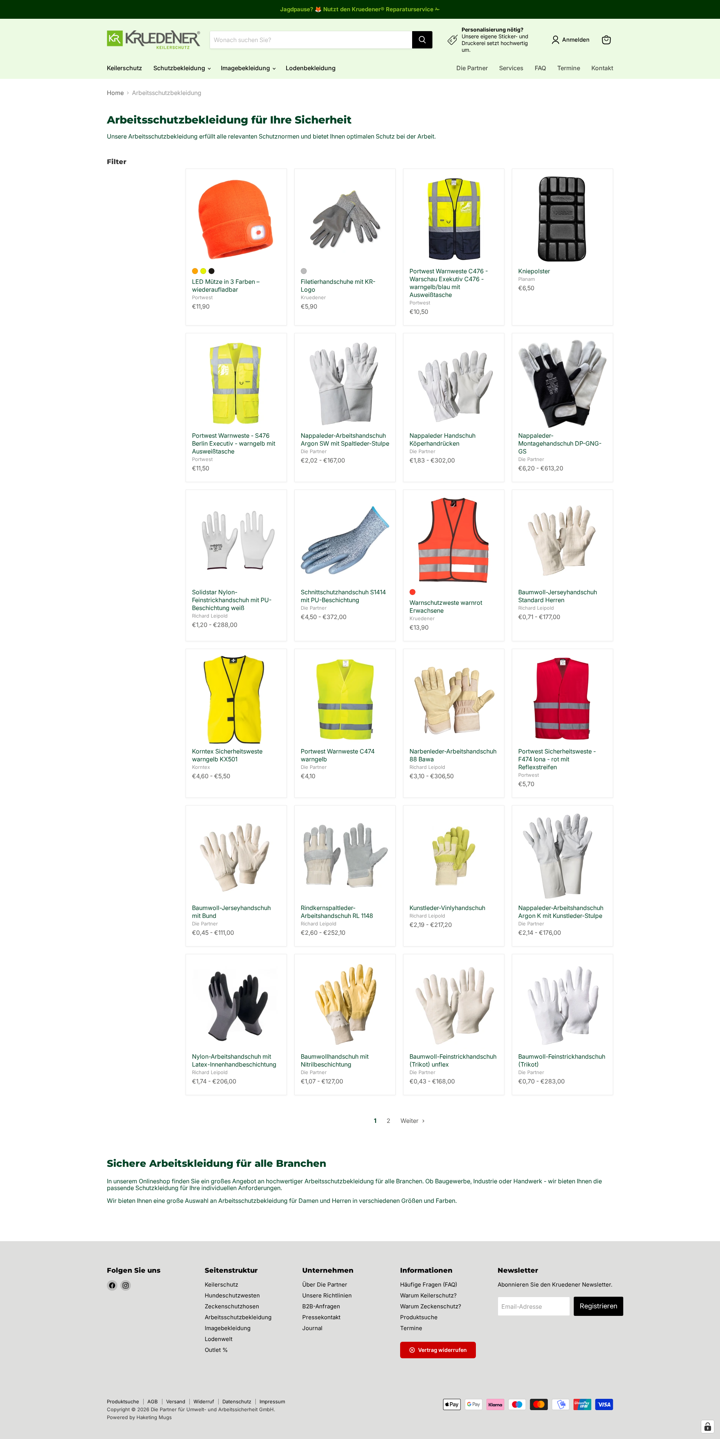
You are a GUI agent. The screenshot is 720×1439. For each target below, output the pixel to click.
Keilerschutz (124, 68)
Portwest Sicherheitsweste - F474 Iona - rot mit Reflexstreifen (557, 759)
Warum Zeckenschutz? (430, 1306)
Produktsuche (419, 1317)
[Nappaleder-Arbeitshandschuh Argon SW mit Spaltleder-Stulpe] (345, 383)
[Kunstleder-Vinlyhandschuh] (454, 856)
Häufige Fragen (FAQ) (428, 1284)
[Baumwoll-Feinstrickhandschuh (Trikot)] (562, 1004)
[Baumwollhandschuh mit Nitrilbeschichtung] (345, 1004)
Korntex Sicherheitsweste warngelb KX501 (227, 755)
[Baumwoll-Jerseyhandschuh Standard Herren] (562, 540)
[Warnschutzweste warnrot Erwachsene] (454, 540)
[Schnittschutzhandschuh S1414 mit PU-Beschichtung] (345, 540)
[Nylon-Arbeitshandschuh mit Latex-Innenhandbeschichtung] (236, 1004)
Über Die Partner (324, 1284)
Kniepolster (534, 271)
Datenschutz (236, 1401)
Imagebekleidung (246, 68)
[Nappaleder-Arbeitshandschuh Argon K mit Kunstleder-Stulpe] (562, 856)
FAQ (540, 68)
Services (511, 68)
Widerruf (204, 1401)
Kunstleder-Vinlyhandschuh (447, 908)
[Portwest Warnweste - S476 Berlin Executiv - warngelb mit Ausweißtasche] (236, 383)
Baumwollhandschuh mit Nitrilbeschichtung (335, 1060)
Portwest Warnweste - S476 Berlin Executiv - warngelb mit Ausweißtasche (233, 443)
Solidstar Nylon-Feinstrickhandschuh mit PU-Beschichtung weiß (232, 600)
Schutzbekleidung (180, 68)
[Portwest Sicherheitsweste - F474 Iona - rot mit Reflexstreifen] (562, 699)
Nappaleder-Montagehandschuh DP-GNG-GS (560, 443)
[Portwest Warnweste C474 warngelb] (345, 699)
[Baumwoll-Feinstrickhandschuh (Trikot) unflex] (454, 1004)
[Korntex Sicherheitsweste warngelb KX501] (236, 699)
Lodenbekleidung (311, 68)
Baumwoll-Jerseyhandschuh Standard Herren (557, 596)
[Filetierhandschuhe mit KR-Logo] (345, 219)
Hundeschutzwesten (232, 1295)
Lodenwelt (218, 1339)
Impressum (272, 1401)
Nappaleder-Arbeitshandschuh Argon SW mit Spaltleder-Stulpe (345, 439)
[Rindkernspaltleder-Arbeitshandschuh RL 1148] (345, 856)
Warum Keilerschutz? (428, 1295)
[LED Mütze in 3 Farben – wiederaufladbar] (236, 219)
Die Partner (472, 68)
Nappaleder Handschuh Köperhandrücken (443, 439)
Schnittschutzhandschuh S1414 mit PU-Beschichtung (343, 596)
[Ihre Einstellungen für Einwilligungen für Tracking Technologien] (707, 1426)
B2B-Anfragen (321, 1306)
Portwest (202, 297)
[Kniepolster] (562, 219)
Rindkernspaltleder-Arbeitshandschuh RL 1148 (337, 911)
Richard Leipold (210, 616)
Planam (526, 279)
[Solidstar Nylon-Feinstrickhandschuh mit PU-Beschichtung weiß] (236, 540)
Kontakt (602, 68)
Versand (175, 1401)
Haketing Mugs (154, 1417)
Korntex (201, 767)
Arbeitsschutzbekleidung (238, 1317)
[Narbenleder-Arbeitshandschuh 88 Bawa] (454, 699)
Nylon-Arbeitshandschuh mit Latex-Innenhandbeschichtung (234, 1060)
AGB (152, 1401)
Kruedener (313, 297)
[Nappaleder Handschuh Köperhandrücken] (454, 383)
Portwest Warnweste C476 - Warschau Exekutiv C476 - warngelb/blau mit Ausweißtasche (449, 282)
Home (115, 92)
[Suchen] (422, 39)
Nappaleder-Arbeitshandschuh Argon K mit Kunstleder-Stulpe (560, 911)
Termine (568, 68)
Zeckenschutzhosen (232, 1306)
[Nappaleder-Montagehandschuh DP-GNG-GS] (562, 383)
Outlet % (216, 1349)
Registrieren (598, 1306)
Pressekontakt (321, 1317)
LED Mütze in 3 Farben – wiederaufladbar (226, 285)
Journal (312, 1328)
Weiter (410, 1120)
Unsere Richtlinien (327, 1295)
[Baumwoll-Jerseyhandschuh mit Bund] (236, 856)
